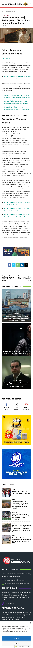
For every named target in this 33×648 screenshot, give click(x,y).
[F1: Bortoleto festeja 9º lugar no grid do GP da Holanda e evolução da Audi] (16, 339)
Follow (16, 403)
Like (7, 403)
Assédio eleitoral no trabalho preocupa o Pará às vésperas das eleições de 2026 (21, 540)
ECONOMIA (16, 313)
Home (3, 12)
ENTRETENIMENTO (11, 12)
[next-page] (6, 392)
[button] (30, 623)
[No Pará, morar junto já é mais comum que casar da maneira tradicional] (6, 492)
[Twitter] (13, 265)
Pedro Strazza (6, 58)
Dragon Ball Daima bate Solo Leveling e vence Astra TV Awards (8, 278)
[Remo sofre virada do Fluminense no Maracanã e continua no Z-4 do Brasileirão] (6, 515)
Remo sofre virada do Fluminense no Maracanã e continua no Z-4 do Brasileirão (21, 516)
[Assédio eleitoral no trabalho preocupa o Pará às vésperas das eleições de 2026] (6, 539)
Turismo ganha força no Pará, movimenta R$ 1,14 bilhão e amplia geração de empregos (16, 318)
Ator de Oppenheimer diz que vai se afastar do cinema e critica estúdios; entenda (16, 385)
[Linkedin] (22, 265)
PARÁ (13, 489)
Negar (16, 643)
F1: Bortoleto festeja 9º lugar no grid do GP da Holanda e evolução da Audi (16, 352)
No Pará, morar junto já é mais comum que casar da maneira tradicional (21, 493)
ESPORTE (14, 512)
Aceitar (16, 638)
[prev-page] (3, 392)
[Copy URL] (26, 265)
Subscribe (26, 403)
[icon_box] (13, 580)
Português (20, 646)
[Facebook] (9, 265)
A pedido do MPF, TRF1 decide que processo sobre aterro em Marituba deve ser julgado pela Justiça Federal (21, 505)
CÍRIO (13, 523)
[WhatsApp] (18, 265)
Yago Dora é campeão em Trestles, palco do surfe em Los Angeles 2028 (24, 278)
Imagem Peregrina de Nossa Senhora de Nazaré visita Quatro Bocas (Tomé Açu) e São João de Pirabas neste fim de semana (21, 528)
